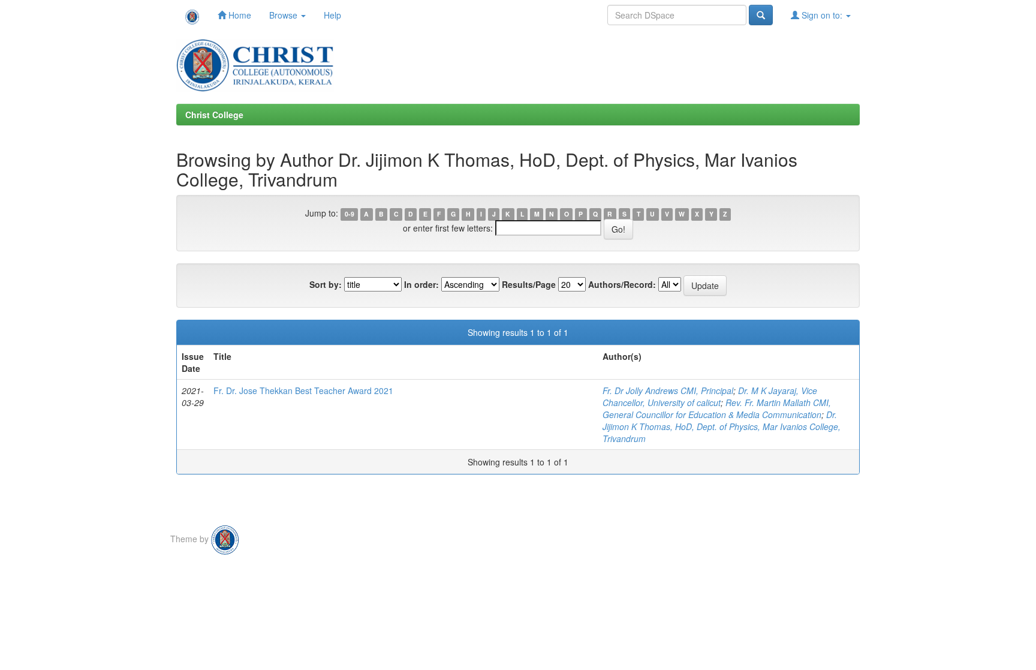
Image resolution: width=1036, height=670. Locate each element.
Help (332, 15)
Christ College (214, 115)
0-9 (349, 213)
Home (238, 15)
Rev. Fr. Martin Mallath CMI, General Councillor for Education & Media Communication (717, 408)
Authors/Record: (622, 284)
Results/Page (529, 284)
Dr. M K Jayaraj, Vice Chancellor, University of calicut (710, 396)
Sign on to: (822, 15)
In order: (421, 284)
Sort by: (325, 284)
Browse (284, 15)
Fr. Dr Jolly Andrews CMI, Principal (668, 390)
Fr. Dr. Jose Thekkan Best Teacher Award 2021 (303, 390)
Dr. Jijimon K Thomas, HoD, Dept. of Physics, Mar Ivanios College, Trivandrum (722, 426)
